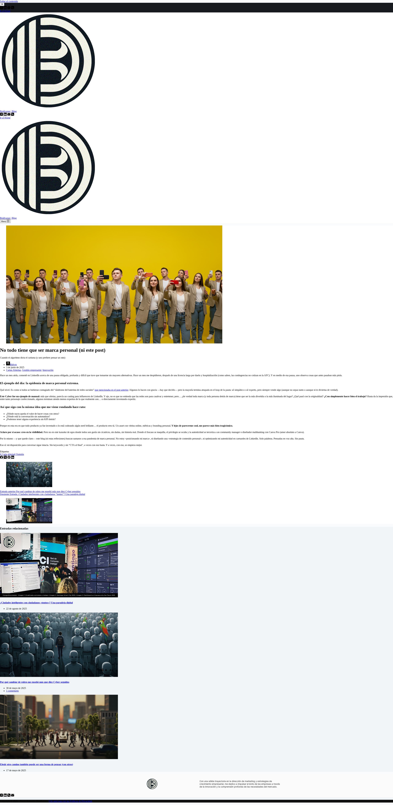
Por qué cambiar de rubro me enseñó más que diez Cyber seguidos (34, 682)
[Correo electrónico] (9, 115)
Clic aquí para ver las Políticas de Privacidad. (70, 801)
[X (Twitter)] (5, 458)
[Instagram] (2, 115)
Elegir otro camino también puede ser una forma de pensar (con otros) (36, 764)
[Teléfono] (12, 115)
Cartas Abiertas (13, 370)
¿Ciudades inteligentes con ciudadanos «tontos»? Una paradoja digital (36, 602)
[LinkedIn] (5, 115)
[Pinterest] (9, 458)
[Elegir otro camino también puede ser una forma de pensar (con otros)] (59, 758)
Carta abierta (7, 454)
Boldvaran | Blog (8, 111)
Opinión (19, 454)
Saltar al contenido (9, 1)
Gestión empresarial (31, 370)
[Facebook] (2, 458)
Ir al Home (5, 117)
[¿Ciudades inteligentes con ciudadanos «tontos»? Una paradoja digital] (59, 596)
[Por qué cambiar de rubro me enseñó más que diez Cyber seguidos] (59, 676)
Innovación (48, 370)
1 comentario (12, 690)
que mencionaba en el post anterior (111, 390)
